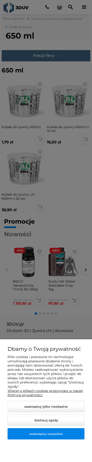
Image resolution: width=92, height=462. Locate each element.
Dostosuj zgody (46, 420)
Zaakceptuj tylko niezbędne (46, 406)
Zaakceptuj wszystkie (46, 434)
